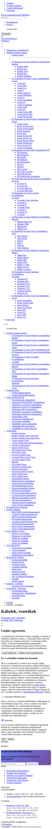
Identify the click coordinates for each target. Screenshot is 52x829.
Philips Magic (23, 257)
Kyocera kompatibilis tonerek (24, 493)
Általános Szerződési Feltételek (19, 775)
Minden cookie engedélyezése (30, 653)
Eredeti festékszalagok (21, 393)
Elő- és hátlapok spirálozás (23, 576)
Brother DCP (22, 71)
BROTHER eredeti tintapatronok (26, 512)
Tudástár (10, 3)
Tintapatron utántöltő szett (22, 419)
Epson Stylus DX (24, 136)
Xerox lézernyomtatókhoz (23, 505)
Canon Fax (21, 88)
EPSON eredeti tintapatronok (24, 517)
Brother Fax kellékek (20, 533)
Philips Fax (22, 255)
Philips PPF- (22, 262)
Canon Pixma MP (24, 112)
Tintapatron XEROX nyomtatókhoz (27, 414)
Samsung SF (22, 279)
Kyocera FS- (22, 186)
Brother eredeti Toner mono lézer (26, 438)
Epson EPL (22, 133)
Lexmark (21, 214)
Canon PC (21, 109)
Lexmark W (22, 212)
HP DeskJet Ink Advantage (28, 176)
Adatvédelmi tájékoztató (16, 778)
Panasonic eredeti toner (21, 467)
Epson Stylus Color (25, 126)
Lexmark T (22, 210)
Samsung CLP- (23, 286)
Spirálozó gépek (18, 572)
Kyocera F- (22, 183)
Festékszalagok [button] (12, 390)
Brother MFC (23, 66)
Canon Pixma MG (25, 117)
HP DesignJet (23, 155)
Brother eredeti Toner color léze (25, 436)
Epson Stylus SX (24, 145)
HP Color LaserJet (25, 171)
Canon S (20, 98)
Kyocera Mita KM (25, 191)
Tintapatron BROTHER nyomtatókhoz (28, 402)
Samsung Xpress (24, 291)
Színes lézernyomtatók (21, 553)
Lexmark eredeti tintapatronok (24, 521)
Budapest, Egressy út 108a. (17, 805)
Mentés (11, 739)
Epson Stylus (22, 124)
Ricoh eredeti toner (20, 469)
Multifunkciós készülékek (22, 555)
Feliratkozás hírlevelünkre (17, 780)
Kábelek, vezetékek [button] (14, 584)
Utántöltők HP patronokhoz (23, 426)
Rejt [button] (3, 739)
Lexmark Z (22, 203)
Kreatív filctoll (18, 562)
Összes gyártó (17, 55)
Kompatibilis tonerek (20, 479)
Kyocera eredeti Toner (21, 455)
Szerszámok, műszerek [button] (16, 588)
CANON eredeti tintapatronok (24, 514)
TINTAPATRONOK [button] (15, 397)
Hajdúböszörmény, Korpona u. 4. (20, 812)
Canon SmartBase (24, 100)
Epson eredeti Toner (20, 448)
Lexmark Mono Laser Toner (24, 457)
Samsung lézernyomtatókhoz (24, 502)
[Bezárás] (2, 46)
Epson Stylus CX (24, 138)
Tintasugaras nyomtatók (22, 548)
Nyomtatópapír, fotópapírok (23, 400)
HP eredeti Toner (19, 452)
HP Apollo (21, 157)
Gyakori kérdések (13, 6)
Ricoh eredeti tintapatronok (23, 526)
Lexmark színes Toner (21, 459)
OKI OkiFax (22, 236)
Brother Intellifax (24, 76)
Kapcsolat (10, 10)
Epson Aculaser (23, 131)
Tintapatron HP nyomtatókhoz (24, 409)
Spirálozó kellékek (19, 574)
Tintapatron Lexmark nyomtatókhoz (27, 412)
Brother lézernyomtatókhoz (23, 481)
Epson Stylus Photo (25, 129)
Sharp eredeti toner (20, 474)
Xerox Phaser (23, 305)
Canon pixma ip (24, 93)
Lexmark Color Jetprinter (27, 200)
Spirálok (15, 579)
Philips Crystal (23, 265)
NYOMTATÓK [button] (13, 545)
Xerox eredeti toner (20, 476)
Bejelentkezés (12, 22)
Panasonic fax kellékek (21, 536)
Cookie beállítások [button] (9, 653)
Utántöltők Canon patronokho (24, 424)
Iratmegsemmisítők (20, 560)
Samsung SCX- (23, 284)
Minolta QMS (23, 224)
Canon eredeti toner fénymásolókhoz (27, 443)
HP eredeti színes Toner (22, 450)
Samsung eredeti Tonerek (22, 471)
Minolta (15, 462)
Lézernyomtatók (18, 550)
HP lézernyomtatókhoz (21, 490)
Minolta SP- (22, 226)
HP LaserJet (22, 169)
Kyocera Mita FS (24, 188)
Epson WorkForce (24, 143)
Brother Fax (22, 69)
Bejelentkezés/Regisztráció (17, 771)
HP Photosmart (23, 162)
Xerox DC (21, 310)
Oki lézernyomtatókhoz (21, 500)
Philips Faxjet (23, 267)
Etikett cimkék (18, 581)
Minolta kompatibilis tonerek (24, 498)
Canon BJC (22, 86)
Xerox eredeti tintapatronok (23, 529)
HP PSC (20, 167)
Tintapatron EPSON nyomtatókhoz (26, 407)
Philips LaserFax (24, 269)
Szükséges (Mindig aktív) (15, 697)
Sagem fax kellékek (20, 541)
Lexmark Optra (23, 207)
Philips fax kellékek (20, 538)
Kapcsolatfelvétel (13, 796)
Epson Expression (24, 148)
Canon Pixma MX (25, 114)
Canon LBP (22, 107)
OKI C (20, 243)
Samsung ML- (23, 281)
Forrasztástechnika (19, 591)
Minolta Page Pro (24, 222)
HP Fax (20, 164)
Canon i (20, 90)
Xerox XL (21, 317)
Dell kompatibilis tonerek (22, 486)
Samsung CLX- (23, 288)
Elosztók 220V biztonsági (22, 586)
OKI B (20, 241)
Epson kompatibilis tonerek (23, 488)
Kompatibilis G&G (20, 416)
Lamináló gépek (18, 564)
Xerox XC (21, 312)
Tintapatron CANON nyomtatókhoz (27, 405)
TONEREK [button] (11, 431)
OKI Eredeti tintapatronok (23, 524)
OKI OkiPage (23, 248)
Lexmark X (22, 205)
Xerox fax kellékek (20, 543)
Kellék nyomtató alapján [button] (16, 52)
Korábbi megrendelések (16, 773)
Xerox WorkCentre (25, 303)
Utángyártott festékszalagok (23, 395)
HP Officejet (22, 160)
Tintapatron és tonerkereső (17, 50)
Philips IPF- (22, 260)
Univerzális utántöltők (21, 421)
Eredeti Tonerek (18, 433)
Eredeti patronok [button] (13, 510)
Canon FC (21, 102)
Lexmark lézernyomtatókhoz (24, 495)
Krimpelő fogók (18, 595)
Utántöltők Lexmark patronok (24, 428)
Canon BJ (21, 83)
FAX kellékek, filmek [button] (15, 531)
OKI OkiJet (22, 238)
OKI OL (20, 245)
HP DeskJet (22, 152)
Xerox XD (21, 315)
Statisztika (8, 720)
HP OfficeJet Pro (24, 174)
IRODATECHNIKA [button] (15, 557)
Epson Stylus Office (25, 140)
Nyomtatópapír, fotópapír (17, 507)
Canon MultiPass (24, 95)
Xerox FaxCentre (24, 308)
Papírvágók (16, 569)
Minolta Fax (22, 229)
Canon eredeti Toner (20, 440)
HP (48, 150)
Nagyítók (16, 598)
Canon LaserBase (24, 105)
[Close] (2, 625)
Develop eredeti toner (21, 445)
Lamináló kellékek (19, 567)
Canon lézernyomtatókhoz (23, 483)
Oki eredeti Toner (19, 464)
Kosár (9, 24)
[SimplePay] (6, 824)
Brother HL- (22, 74)
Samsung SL (22, 293)
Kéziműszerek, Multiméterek (24, 593)
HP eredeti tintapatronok (22, 519)
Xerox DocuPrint (24, 300)
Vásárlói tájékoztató (14, 8)
